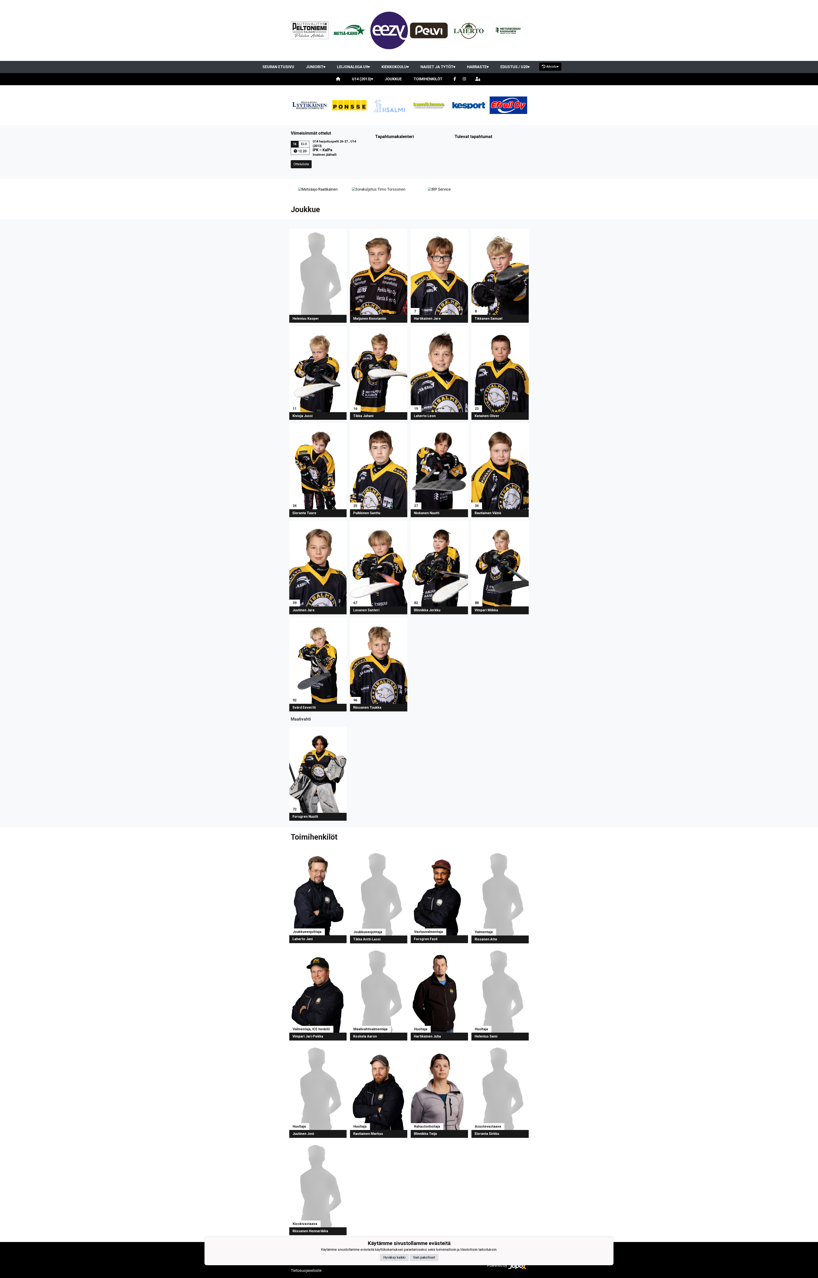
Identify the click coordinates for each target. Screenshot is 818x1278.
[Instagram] (464, 79)
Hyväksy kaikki (394, 1257)
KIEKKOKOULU (395, 67)
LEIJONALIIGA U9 (353, 67)
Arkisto (552, 67)
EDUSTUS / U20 (515, 67)
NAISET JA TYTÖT (438, 67)
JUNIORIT (315, 67)
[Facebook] (454, 79)
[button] (318, 275)
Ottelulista (301, 164)
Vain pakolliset (424, 1257)
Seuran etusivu (278, 67)
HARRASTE (478, 67)
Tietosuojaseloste (306, 1270)
